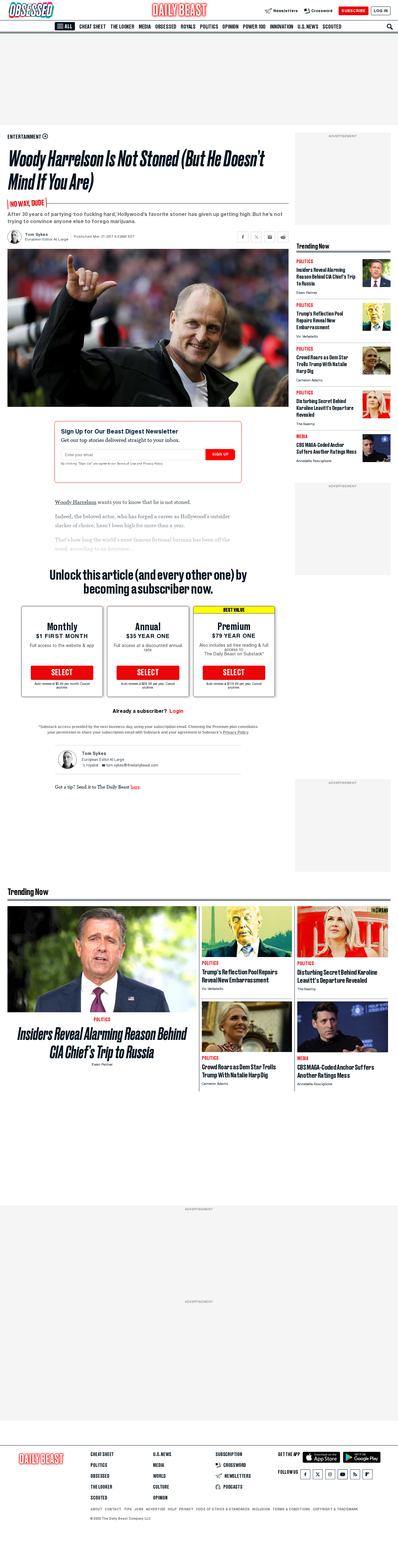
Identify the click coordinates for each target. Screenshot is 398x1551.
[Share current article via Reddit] (283, 237)
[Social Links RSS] (355, 1475)
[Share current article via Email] (269, 237)
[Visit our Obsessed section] (51, 10)
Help (172, 1509)
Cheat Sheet (92, 26)
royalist (92, 765)
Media (145, 26)
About (96, 1509)
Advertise (155, 1509)
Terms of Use (127, 463)
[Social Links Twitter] (318, 1475)
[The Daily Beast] (179, 10)
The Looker (122, 26)
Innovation (281, 26)
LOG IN (381, 10)
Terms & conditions (291, 1509)
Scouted (331, 26)
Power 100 (254, 26)
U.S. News (308, 26)
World (159, 1476)
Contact (113, 1509)
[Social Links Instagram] (330, 1475)
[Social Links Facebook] (305, 1475)
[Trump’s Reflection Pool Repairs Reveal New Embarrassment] (377, 329)
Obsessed (165, 26)
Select (62, 673)
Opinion (230, 26)
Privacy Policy (153, 463)
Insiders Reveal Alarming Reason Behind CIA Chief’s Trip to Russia (102, 1043)
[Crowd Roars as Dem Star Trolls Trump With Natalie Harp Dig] (377, 372)
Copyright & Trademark (335, 1509)
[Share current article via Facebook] (243, 237)
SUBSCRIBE (353, 10)
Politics (209, 26)
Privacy (186, 1509)
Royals (188, 26)
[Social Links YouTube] (343, 1475)
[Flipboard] (367, 1475)
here (135, 786)
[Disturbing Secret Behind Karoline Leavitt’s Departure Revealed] (377, 416)
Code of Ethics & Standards (223, 1509)
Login (176, 711)
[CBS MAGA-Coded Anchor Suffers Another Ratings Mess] (377, 460)
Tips (128, 1509)
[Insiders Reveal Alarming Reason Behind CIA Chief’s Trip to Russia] (377, 285)
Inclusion (261, 1509)
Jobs (138, 1509)
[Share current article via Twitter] (256, 237)
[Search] (390, 27)
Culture (161, 1487)
